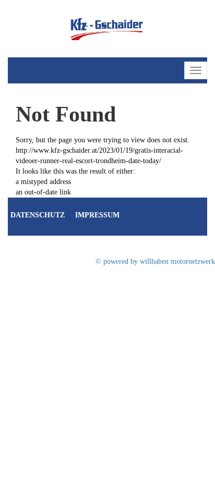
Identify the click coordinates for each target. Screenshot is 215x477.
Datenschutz (37, 215)
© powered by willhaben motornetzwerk (155, 261)
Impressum (97, 215)
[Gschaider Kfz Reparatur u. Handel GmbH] (107, 28)
